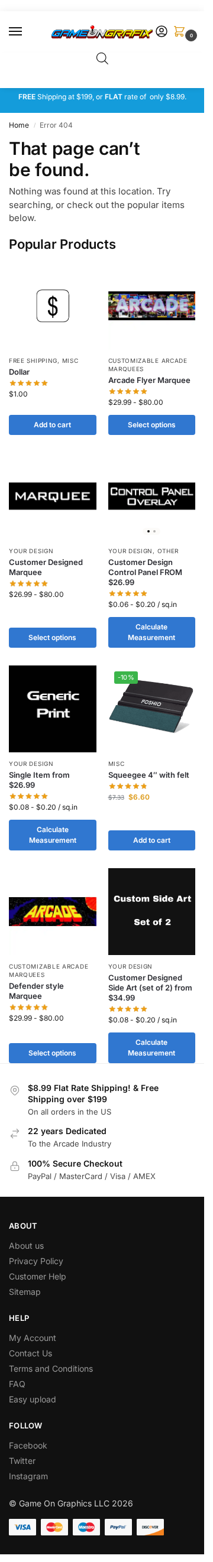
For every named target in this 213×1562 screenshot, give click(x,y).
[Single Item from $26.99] (52, 709)
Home (19, 125)
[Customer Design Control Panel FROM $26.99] (152, 496)
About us (27, 1245)
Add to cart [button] (52, 424)
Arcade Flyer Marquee (149, 380)
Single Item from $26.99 (39, 780)
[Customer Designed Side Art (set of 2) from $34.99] (152, 912)
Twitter (22, 1461)
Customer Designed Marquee (46, 567)
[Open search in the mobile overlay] (102, 58)
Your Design (31, 550)
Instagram (28, 1476)
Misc (70, 360)
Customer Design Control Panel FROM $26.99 (145, 572)
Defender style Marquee (36, 991)
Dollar (19, 371)
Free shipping (33, 360)
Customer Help (37, 1276)
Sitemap (25, 1292)
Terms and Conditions (51, 1368)
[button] (181, 32)
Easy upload (32, 1399)
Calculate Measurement (151, 632)
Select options (152, 424)
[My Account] (161, 32)
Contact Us (30, 1353)
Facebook (28, 1445)
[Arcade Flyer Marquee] (152, 306)
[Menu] (26, 32)
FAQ (17, 1384)
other (168, 550)
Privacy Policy (36, 1261)
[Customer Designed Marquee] (52, 496)
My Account (32, 1338)
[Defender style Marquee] (52, 912)
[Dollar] (52, 306)
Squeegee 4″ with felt (148, 775)
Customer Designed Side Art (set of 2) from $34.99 (150, 987)
